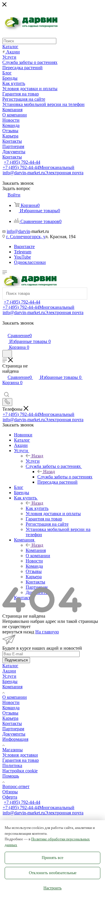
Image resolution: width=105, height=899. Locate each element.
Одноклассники (30, 262)
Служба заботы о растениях (64, 476)
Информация (15, 739)
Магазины (12, 749)
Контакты (12, 723)
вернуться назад (18, 631)
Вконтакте (24, 246)
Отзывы (10, 712)
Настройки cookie (20, 770)
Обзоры (10, 791)
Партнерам (13, 728)
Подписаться (16, 660)
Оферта (9, 797)
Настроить (52, 888)
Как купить (37, 508)
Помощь (10, 775)
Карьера (10, 718)
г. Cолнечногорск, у (25, 236)
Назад (37, 455)
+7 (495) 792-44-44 (22, 162)
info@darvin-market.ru (43, 172)
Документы (13, 733)
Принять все (52, 858)
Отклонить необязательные (52, 873)
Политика (12, 765)
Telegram (22, 251)
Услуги (33, 461)
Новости (11, 702)
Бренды (10, 681)
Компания (36, 550)
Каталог (10, 665)
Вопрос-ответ (15, 786)
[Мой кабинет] (5, 329)
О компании (14, 697)
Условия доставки (20, 754)
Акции (9, 670)
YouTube (22, 257)
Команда (11, 707)
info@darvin (18, 231)
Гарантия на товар (20, 760)
